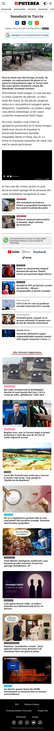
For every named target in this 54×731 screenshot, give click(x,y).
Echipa (35, 717)
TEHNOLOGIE (9, 557)
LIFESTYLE (8, 515)
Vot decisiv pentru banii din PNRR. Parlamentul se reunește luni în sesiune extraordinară (25, 691)
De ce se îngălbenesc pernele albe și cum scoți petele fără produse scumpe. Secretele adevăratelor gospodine (27, 520)
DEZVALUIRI (6, 9)
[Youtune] (34, 722)
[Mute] (8, 176)
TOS (16, 704)
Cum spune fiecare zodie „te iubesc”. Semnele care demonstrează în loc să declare (23, 606)
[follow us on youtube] (13, 252)
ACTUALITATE (19, 9)
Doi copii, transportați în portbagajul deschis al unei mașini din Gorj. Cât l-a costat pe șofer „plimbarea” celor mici (24, 392)
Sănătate (21, 265)
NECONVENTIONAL (12, 643)
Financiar (42, 9)
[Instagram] (20, 722)
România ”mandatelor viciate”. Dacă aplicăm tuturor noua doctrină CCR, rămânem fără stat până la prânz (23, 649)
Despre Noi (43, 710)
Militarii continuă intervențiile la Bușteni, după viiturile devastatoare (33, 222)
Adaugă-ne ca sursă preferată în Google (29, 35)
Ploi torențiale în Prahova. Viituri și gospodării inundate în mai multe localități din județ (33, 205)
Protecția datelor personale (19, 710)
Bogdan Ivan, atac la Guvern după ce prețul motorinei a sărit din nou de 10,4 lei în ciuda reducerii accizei (27, 435)
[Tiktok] (27, 722)
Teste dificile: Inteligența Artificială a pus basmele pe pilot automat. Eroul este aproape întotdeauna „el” (26, 563)
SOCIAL (45, 28)
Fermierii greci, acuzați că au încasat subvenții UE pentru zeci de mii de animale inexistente (33, 320)
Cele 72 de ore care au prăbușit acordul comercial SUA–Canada (33, 304)
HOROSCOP (9, 600)
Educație (20, 282)
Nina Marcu (34, 28)
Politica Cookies (31, 704)
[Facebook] (14, 722)
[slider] (14, 177)
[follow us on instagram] (26, 252)
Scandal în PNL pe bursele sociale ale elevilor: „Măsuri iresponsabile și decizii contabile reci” (34, 288)
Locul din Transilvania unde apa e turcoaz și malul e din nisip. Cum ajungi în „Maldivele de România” (26, 478)
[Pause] (4, 176)
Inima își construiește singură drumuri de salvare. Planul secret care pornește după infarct (33, 271)
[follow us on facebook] (39, 252)
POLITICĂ (32, 9)
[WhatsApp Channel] (40, 722)
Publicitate (21, 717)
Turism (7, 472)
